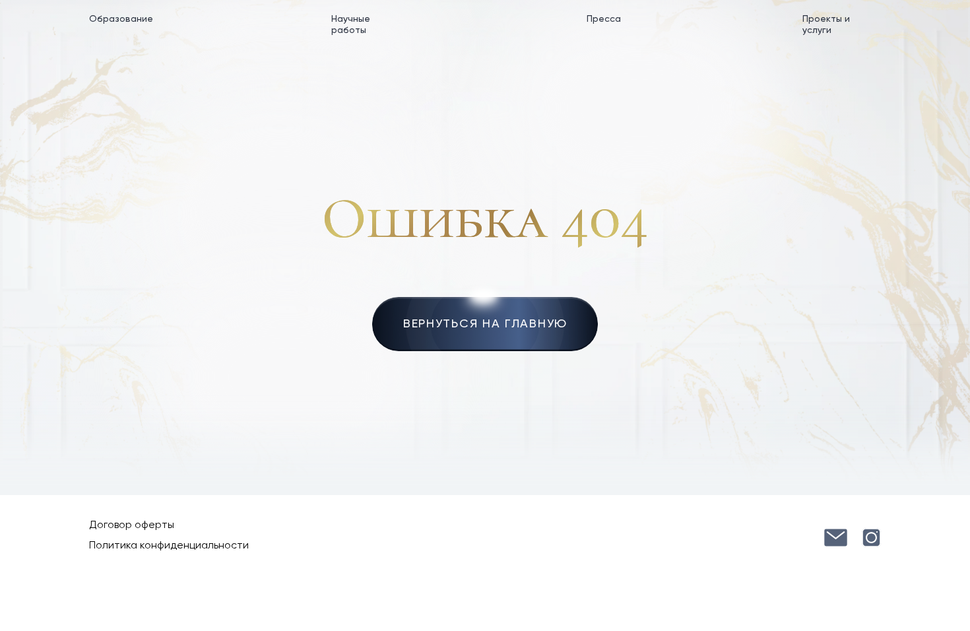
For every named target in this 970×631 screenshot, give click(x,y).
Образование (121, 19)
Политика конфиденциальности (169, 546)
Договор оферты (131, 525)
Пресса (604, 19)
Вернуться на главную (485, 324)
